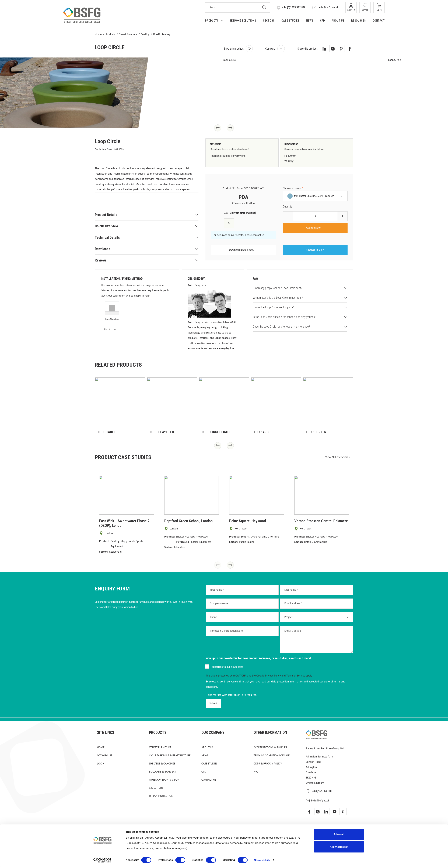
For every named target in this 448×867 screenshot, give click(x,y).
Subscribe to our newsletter (227, 667)
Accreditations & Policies (270, 747)
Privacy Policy (273, 675)
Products (110, 34)
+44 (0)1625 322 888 (294, 7)
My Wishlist (104, 755)
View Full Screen (118, 116)
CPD (203, 771)
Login (100, 763)
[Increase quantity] (343, 216)
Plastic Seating (161, 34)
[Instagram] (317, 811)
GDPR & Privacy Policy (268, 763)
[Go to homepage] (81, 15)
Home (98, 34)
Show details (262, 860)
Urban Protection (161, 796)
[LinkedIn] (326, 811)
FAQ (256, 771)
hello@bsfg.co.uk (328, 7)
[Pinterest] (343, 811)
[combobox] (232, 7)
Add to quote (313, 227)
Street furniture (160, 747)
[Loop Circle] (228, 92)
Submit (213, 703)
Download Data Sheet (241, 250)
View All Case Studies (337, 457)
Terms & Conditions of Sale (272, 755)
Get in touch (111, 329)
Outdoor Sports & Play (164, 779)
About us (207, 747)
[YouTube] (334, 811)
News (204, 755)
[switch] (180, 860)
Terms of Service (295, 675)
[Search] (264, 7)
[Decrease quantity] (288, 216)
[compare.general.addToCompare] (281, 48)
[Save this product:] (249, 48)
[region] (146, 200)
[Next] (230, 127)
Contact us (208, 779)
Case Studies (209, 763)
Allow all (339, 834)
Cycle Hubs (156, 788)
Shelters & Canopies (162, 763)
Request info (313, 250)
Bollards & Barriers (162, 771)
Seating (145, 34)
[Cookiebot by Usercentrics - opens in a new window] (102, 860)
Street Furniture (128, 34)
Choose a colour (293, 188)
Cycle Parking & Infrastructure (170, 755)
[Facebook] (309, 811)
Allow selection (339, 846)
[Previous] (217, 127)
